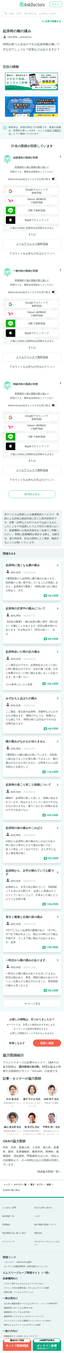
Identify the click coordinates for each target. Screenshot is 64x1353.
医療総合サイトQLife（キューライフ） (21, 1336)
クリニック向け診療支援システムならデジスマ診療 (26, 1288)
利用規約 (19, 167)
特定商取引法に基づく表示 (14, 1233)
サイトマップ (8, 1241)
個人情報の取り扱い (36, 167)
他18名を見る (32, 494)
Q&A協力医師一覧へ (49, 1171)
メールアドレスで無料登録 (32, 243)
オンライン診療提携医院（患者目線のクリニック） (26, 1266)
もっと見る (32, 1003)
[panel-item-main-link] (32, 580)
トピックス (9, 1262)
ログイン (56, 4)
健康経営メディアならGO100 (17, 1312)
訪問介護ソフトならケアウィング (18, 1292)
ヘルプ (37, 1216)
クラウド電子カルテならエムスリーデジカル (23, 1284)
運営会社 (38, 1233)
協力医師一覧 (8, 1216)
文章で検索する (51, 21)
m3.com (37, 1071)
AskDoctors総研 (24, 1262)
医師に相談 (47, 1043)
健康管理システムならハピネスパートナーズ (23, 1316)
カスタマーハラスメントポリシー (47, 1243)
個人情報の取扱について (45, 1224)
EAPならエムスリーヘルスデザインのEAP (22, 1325)
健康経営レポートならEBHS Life (18, 1308)
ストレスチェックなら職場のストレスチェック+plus (27, 1321)
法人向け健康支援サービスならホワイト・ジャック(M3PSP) (30, 1303)
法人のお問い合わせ (43, 1207)
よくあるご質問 (9, 1207)
